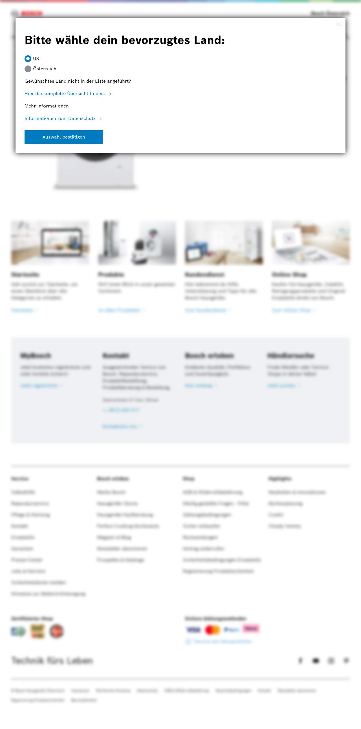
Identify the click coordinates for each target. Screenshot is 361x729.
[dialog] (180, 364)
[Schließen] (339, 24)
